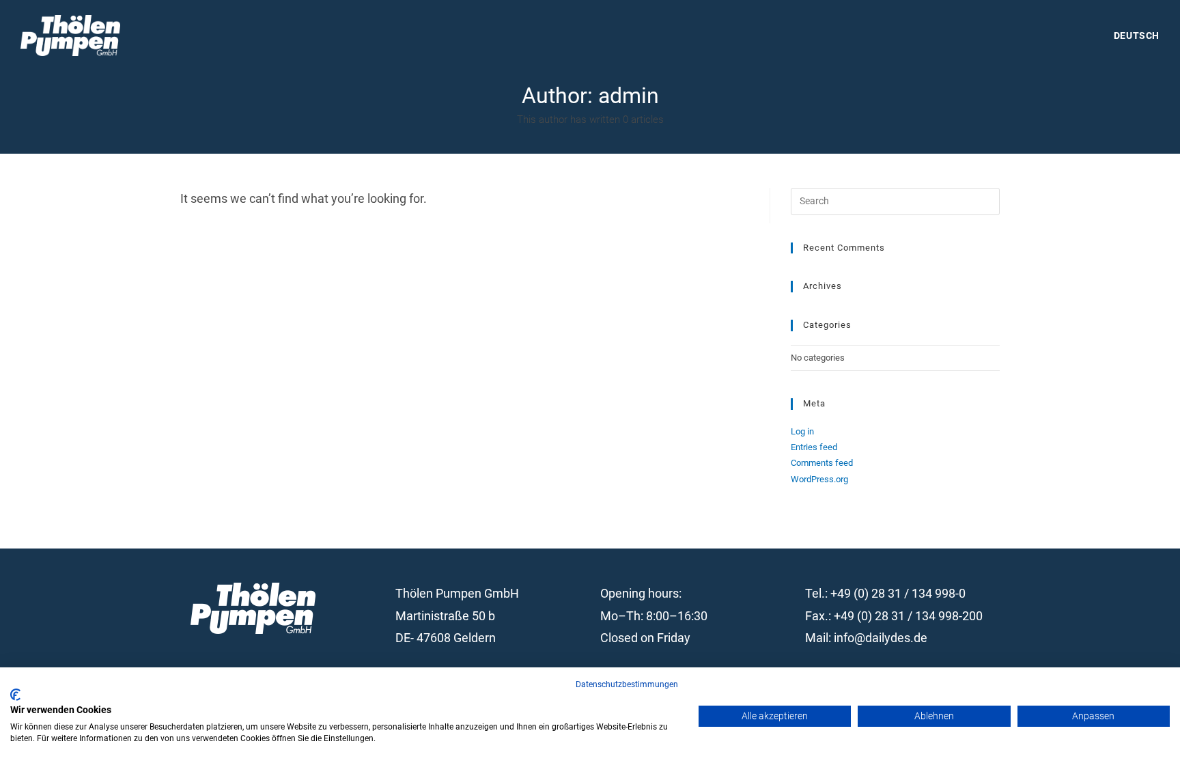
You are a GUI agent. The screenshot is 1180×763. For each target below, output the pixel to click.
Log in (802, 431)
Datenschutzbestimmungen (627, 684)
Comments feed (822, 463)
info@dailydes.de (880, 637)
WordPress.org (819, 479)
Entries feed (814, 447)
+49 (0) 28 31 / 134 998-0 (898, 593)
